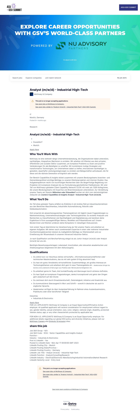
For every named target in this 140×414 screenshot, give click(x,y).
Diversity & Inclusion (57, 321)
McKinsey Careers (37, 321)
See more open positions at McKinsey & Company (70, 389)
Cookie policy (75, 409)
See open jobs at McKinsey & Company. (49, 104)
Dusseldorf (37, 142)
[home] (14, 7)
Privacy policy (65, 409)
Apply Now (34, 149)
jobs (17, 78)
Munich (36, 145)
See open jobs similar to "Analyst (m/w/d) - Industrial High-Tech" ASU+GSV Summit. (65, 107)
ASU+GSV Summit (128, 7)
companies (34, 78)
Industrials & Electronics (43, 298)
